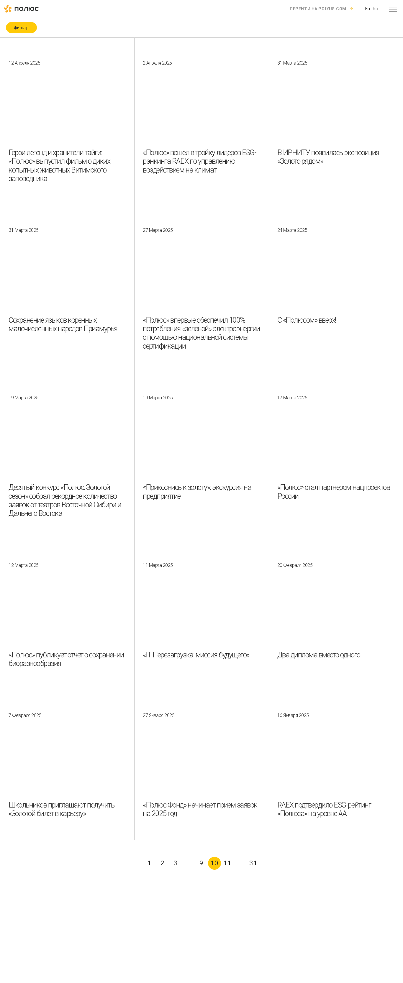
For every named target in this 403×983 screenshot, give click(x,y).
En (367, 9)
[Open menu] (393, 9)
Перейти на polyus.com (318, 9)
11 (227, 863)
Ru (375, 9)
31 (253, 863)
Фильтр (21, 27)
